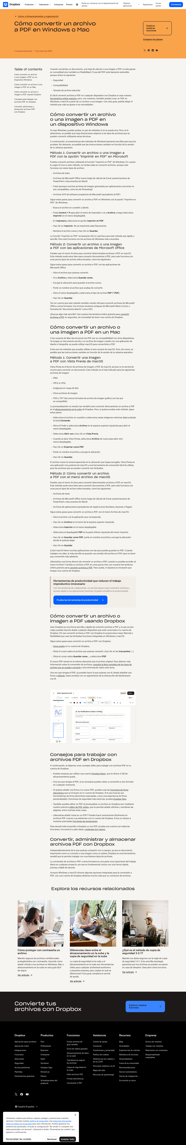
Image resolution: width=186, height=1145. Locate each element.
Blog (121, 1042)
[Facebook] (22, 1094)
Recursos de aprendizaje (103, 1075)
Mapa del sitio (99, 1070)
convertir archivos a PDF (80, 567)
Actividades (124, 1046)
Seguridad (19, 1063)
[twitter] (144, 50)
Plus (42, 1042)
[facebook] (148, 50)
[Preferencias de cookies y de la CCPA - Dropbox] (41, 1127)
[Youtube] (27, 1094)
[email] (156, 50)
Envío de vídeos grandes (77, 1049)
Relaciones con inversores (156, 1050)
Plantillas (18, 1072)
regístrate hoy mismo (95, 829)
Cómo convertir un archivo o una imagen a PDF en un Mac (28, 86)
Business (44, 1050)
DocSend (45, 1063)
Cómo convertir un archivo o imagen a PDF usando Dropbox (27, 93)
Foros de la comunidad (129, 1063)
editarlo (61, 675)
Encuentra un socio (127, 1080)
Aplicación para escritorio (25, 1042)
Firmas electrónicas (75, 1079)
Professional (46, 1046)
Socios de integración (128, 1076)
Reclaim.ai (45, 1072)
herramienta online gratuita (63, 98)
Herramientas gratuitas (24, 1076)
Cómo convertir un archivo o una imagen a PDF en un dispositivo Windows (25, 77)
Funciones (19, 1054)
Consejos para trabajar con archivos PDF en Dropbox (25, 100)
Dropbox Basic (99, 773)
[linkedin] (152, 50)
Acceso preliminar (22, 1067)
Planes (43, 1076)
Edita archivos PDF (75, 1074)
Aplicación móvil (22, 1046)
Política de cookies (101, 1054)
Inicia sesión (59, 646)
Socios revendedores (128, 1072)
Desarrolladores (125, 1059)
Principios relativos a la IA (104, 1066)
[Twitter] (16, 1094)
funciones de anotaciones (85, 821)
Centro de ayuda (100, 1042)
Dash (43, 1059)
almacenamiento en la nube (68, 409)
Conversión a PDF (74, 1083)
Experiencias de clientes (129, 1050)
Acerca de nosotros (153, 1042)
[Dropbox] (13, 4)
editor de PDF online (79, 807)
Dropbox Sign (119, 799)
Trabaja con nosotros (154, 1046)
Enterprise (45, 1054)
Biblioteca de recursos (128, 1054)
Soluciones (19, 1059)
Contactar (97, 1046)
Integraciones (20, 1050)
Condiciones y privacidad (104, 1050)
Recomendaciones (127, 1067)
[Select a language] (77, 4)
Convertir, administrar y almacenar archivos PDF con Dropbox (24, 109)
